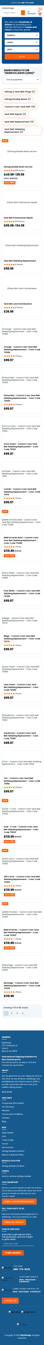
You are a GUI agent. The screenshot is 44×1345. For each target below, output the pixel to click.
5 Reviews (18, 787)
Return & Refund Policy (13, 1154)
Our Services (8, 1106)
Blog (4, 1121)
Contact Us (10, 1300)
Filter (22, 56)
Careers (6, 1117)
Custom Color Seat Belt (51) (19, 106)
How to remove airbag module (16, 1176)
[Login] (32, 12)
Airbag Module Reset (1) (17, 99)
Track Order (8, 1140)
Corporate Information (13, 1103)
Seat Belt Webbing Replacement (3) (14, 130)
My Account (7, 1147)
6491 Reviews (20, 170)
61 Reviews (19, 264)
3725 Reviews (20, 221)
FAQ (4, 1136)
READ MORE (7, 1092)
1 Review (18, 498)
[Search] (23, 12)
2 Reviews (18, 356)
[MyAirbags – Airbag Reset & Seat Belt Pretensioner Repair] (8, 8)
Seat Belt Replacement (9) (19, 121)
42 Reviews (19, 307)
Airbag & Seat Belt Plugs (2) (19, 91)
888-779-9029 (27, 3)
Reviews (6, 1110)
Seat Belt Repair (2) (15, 114)
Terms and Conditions (12, 1114)
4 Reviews (18, 404)
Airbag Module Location (13, 1151)
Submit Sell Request (14, 1222)
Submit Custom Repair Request (19, 1201)
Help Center (8, 1132)
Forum (5, 1143)
